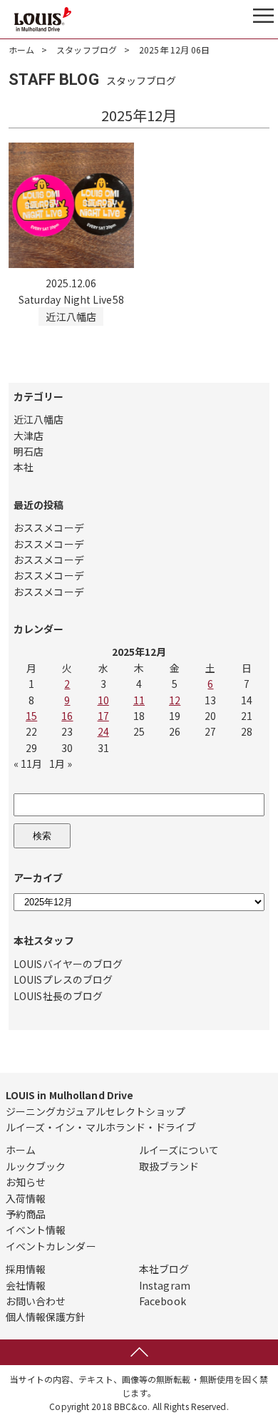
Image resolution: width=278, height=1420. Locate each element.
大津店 (28, 435)
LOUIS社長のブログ (58, 996)
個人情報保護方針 (46, 1317)
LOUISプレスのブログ (63, 979)
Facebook (162, 1301)
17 (103, 716)
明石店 (28, 451)
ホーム (21, 49)
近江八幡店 (39, 419)
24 (103, 731)
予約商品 (26, 1214)
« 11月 (28, 763)
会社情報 (26, 1285)
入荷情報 (26, 1198)
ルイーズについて (179, 1150)
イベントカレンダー (51, 1246)
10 (103, 700)
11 (139, 700)
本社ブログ (164, 1269)
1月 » (60, 763)
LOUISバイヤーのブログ (68, 964)
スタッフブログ (86, 49)
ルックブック (36, 1166)
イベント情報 (36, 1230)
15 (31, 716)
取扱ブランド (169, 1166)
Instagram (164, 1285)
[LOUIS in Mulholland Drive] (42, 19)
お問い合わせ (36, 1301)
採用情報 (26, 1269)
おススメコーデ (49, 527)
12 (174, 700)
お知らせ (26, 1182)
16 (67, 716)
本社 (24, 467)
